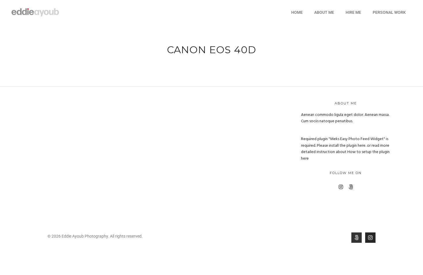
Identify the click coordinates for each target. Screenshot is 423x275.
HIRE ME (353, 12)
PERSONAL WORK (389, 12)
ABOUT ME (324, 12)
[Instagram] (341, 187)
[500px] (351, 187)
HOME (297, 12)
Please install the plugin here (341, 145)
